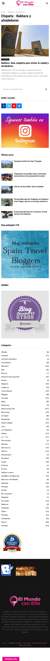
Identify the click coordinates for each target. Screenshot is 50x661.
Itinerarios (5, 412)
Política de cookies (25, 645)
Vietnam (4, 525)
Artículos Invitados (9, 359)
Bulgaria (4, 384)
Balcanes (4, 366)
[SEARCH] (46, 89)
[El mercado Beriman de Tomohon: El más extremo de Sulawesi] (7, 215)
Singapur (4, 497)
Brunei (4, 380)
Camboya (5, 387)
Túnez (3, 511)
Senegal (4, 486)
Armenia (4, 355)
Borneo (4, 373)
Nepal (3, 462)
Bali (2, 370)
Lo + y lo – (5, 437)
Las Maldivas (6, 430)
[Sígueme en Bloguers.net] (7, 575)
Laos (3, 426)
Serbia (3, 490)
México (4, 451)
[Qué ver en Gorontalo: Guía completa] (7, 189)
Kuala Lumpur (7, 423)
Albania (4, 352)
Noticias (4, 465)
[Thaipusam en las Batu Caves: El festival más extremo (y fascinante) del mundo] (7, 177)
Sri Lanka (5, 501)
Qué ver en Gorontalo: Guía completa (28, 187)
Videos (4, 522)
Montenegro (6, 455)
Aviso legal (27, 643)
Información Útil (7, 409)
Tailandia (5, 508)
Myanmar (5, 458)
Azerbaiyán (5, 362)
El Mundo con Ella (15, 643)
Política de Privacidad (39, 643)
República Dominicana (10, 476)
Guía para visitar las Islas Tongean (28, 161)
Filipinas (4, 394)
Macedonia (5, 440)
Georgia (4, 398)
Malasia (4, 444)
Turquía (4, 515)
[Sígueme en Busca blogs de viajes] (26, 575)
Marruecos (5, 448)
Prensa (4, 469)
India (3, 401)
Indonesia (5, 405)
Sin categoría (6, 494)
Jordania (4, 416)
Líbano (4, 433)
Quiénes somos (7, 472)
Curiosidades (6, 391)
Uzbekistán (5, 59)
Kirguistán (5, 419)
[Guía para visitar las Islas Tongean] (7, 164)
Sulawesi (4, 504)
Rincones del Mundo (9, 479)
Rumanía (4, 483)
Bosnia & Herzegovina (10, 377)
